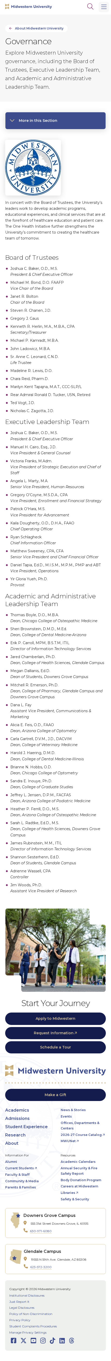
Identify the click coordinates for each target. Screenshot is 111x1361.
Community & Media (22, 1181)
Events (66, 1116)
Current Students (19, 1168)
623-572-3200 (41, 1267)
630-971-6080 (41, 1231)
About (11, 1143)
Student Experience (26, 1126)
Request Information (54, 1033)
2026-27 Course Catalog (81, 1135)
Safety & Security (75, 1199)
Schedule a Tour (55, 1047)
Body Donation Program (81, 1180)
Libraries (68, 1193)
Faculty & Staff (17, 1175)
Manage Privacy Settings (27, 1332)
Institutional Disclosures (26, 1295)
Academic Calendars (78, 1162)
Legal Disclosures (21, 1308)
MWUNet (68, 1141)
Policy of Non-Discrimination (30, 1314)
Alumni (11, 1162)
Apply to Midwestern (55, 1018)
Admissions (17, 1118)
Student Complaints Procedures (33, 1326)
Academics (17, 1110)
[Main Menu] (104, 7)
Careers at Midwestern (79, 1186)
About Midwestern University (39, 28)
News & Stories (73, 1110)
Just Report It (19, 1302)
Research (15, 1135)
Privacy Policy (19, 1320)
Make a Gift (55, 1094)
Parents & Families (20, 1187)
